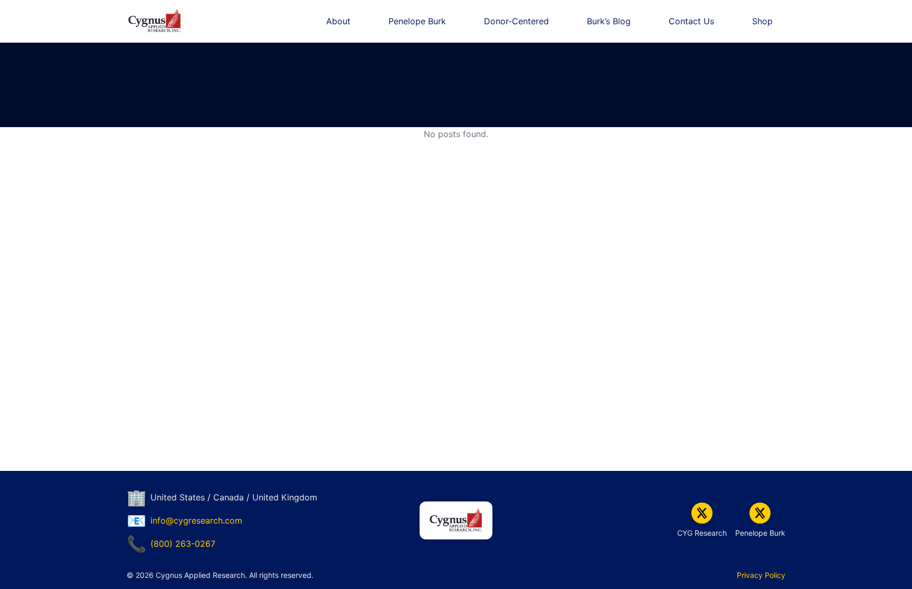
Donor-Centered (516, 21)
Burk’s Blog (609, 21)
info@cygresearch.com (196, 520)
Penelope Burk (417, 21)
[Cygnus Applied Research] (155, 21)
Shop (762, 21)
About (338, 21)
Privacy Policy (761, 575)
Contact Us (691, 21)
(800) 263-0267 (182, 543)
